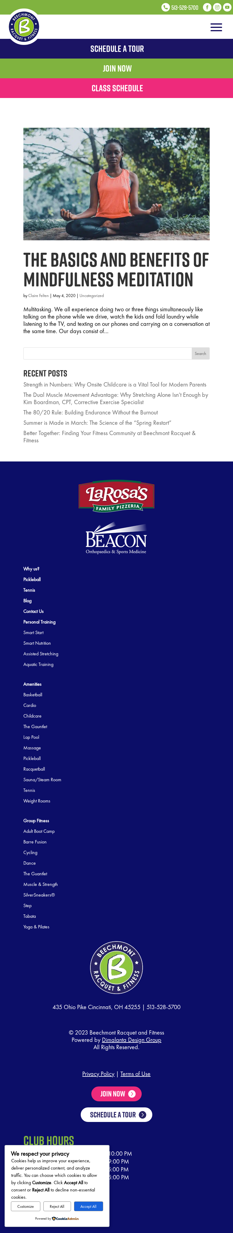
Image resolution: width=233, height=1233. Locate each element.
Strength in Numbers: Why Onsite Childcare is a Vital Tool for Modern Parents (114, 384)
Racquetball (34, 769)
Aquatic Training (38, 664)
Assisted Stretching (40, 653)
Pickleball (32, 758)
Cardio (29, 705)
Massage (32, 748)
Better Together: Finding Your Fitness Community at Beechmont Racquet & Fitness (109, 436)
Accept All (88, 1206)
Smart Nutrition (37, 643)
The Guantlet (35, 873)
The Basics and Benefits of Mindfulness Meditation (116, 269)
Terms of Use (135, 1074)
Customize (25, 1206)
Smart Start (33, 632)
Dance (29, 863)
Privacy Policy (98, 1074)
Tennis (29, 790)
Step (27, 905)
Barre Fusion (35, 842)
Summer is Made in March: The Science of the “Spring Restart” (97, 423)
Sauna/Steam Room (42, 779)
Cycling (30, 852)
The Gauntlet (35, 726)
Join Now (112, 1093)
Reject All (57, 1206)
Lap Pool (31, 737)
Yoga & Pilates (36, 927)
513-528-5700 (164, 1007)
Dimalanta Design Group (131, 1040)
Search (200, 353)
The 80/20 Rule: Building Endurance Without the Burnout (90, 412)
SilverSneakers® (39, 895)
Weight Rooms (36, 801)
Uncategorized (91, 295)
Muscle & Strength (40, 884)
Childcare (32, 716)
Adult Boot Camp (39, 831)
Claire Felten (38, 295)
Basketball (32, 694)
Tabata (29, 916)
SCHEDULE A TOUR (113, 1114)
